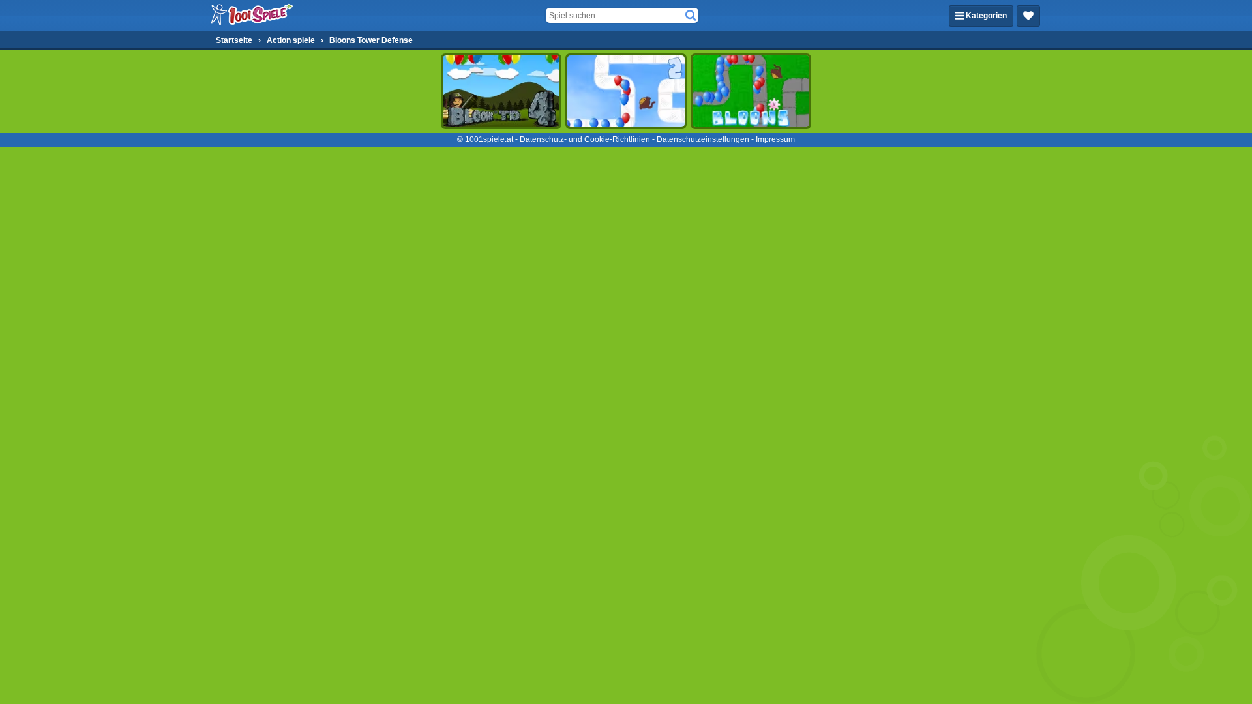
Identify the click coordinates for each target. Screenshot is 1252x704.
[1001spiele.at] (252, 15)
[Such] (690, 15)
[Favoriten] (1028, 16)
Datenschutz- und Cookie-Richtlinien (585, 139)
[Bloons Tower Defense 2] (625, 91)
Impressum (775, 139)
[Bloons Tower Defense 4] (501, 91)
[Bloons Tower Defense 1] (751, 91)
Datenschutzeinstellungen (703, 139)
